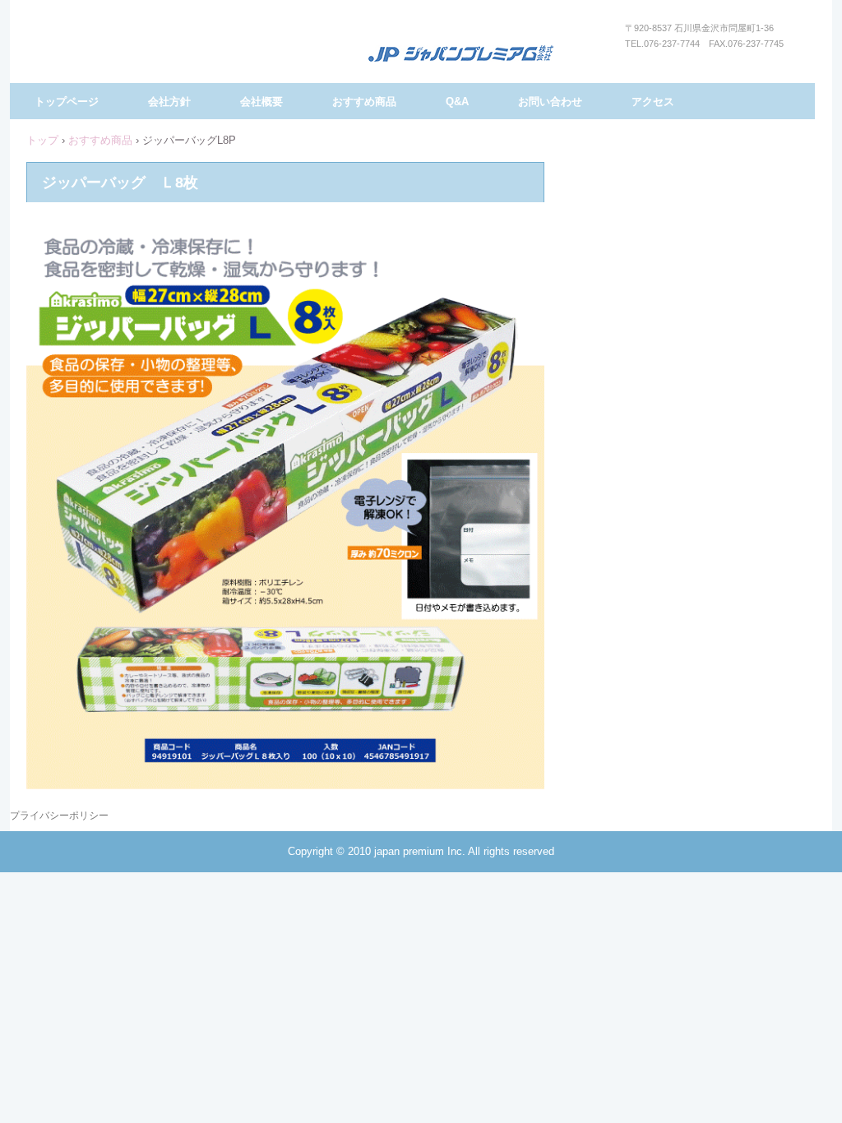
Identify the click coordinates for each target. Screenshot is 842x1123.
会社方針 (169, 101)
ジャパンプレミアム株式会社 (460, 54)
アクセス (653, 101)
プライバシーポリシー (59, 815)
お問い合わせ (550, 101)
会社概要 (261, 101)
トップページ (67, 101)
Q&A (457, 101)
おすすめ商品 (364, 101)
